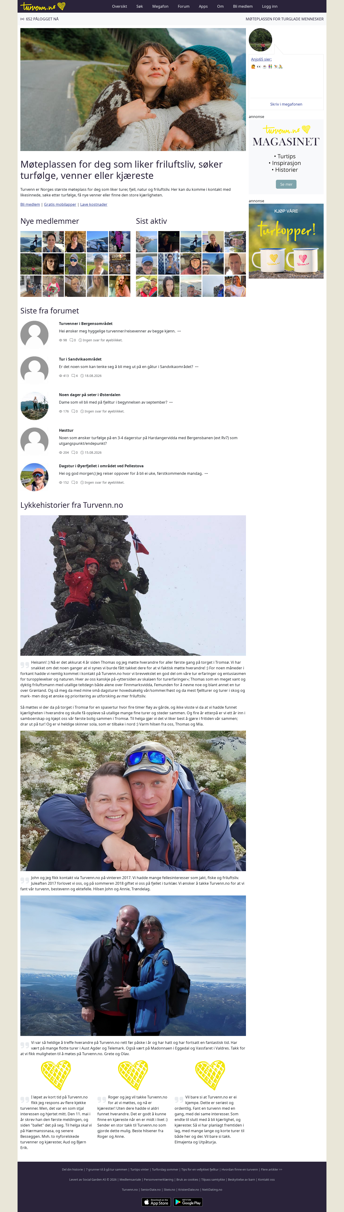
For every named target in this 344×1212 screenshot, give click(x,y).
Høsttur (66, 430)
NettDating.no (212, 1189)
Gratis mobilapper (60, 204)
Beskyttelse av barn (241, 1179)
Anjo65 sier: (261, 59)
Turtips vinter (139, 1169)
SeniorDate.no (151, 1189)
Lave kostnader (93, 204)
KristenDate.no (188, 1189)
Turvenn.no (130, 1189)
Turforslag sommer (165, 1169)
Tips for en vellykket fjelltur (200, 1169)
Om (220, 6)
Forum (184, 6)
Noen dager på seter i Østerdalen (90, 394)
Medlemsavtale (130, 1179)
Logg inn (270, 6)
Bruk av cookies (187, 1179)
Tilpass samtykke (213, 1179)
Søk (139, 6)
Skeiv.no (169, 1189)
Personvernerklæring (158, 1179)
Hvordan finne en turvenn (240, 1169)
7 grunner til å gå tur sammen (106, 1169)
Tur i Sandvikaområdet (80, 359)
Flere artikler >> (271, 1169)
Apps (203, 6)
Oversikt (119, 6)
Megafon (160, 6)
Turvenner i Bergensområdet (86, 323)
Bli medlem (243, 6)
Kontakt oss (266, 1179)
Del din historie (72, 1169)
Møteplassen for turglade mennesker (285, 19)
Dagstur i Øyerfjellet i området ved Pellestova (101, 465)
